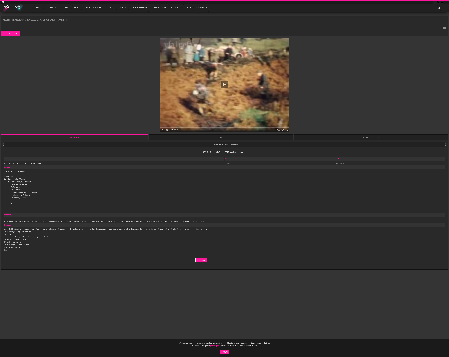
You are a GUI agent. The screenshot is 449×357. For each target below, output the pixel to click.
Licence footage (11, 34)
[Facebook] (434, 2)
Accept (224, 352)
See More (201, 260)
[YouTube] (441, 2)
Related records (371, 137)
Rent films (51, 8)
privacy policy (215, 345)
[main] (224, 149)
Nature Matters (139, 8)
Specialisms (201, 8)
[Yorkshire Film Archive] (12, 8)
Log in (188, 8)
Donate (65, 8)
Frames (221, 137)
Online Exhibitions (94, 8)
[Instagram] (438, 2)
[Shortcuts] (444, 27)
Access (123, 8)
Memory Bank (159, 8)
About (111, 8)
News (77, 8)
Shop (38, 8)
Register (175, 8)
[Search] (439, 8)
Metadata (74, 137)
